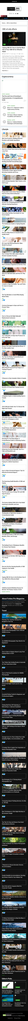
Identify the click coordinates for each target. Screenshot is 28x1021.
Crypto (3, 94)
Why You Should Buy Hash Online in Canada (13, 326)
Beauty (3, 142)
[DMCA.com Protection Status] (7, 1015)
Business (8, 94)
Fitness (7, 432)
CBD (3, 236)
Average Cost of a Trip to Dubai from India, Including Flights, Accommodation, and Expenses (13, 738)
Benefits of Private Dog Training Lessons (13, 387)
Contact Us (14, 1)
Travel (3, 623)
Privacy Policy (17, 1018)
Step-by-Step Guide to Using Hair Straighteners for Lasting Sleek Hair (7, 992)
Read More (4, 70)
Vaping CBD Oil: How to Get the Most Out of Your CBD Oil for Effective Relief (13, 49)
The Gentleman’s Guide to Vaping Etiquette (13, 223)
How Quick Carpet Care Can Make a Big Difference (20, 992)
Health (3, 453)
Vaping (3, 226)
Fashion (4, 421)
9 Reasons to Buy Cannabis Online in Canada (14, 378)
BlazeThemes (21, 1015)
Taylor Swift (6, 53)
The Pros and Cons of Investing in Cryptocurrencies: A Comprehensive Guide (12, 98)
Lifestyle (4, 163)
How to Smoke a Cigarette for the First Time (14, 264)
